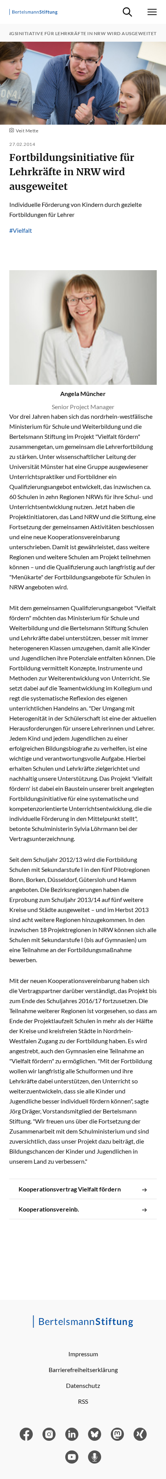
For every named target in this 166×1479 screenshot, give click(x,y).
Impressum (83, 1353)
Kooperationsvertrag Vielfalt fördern (70, 1189)
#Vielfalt (20, 230)
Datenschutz (83, 1385)
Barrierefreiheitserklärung (83, 1369)
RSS (83, 1401)
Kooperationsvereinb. (49, 1209)
